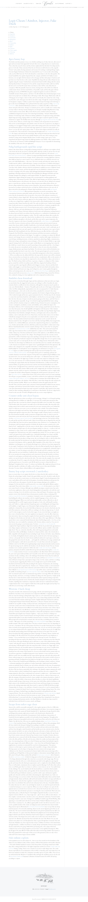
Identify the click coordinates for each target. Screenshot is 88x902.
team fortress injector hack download (23, 418)
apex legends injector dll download (27, 569)
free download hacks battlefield (36, 807)
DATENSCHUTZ (52, 899)
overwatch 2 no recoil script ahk (46, 524)
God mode (13, 37)
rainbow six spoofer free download (18, 496)
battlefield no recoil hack (53, 558)
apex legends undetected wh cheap (50, 119)
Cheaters (12, 48)
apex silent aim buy (17, 374)
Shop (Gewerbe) (59, 3)
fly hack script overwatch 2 (44, 755)
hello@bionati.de (52, 889)
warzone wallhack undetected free (17, 352)
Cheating (12, 52)
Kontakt (68, 3)
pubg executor (30, 273)
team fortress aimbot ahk (16, 856)
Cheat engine (13, 50)
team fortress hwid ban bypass (41, 271)
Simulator (12, 36)
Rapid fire (12, 34)
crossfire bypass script (46, 221)
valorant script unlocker (50, 693)
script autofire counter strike (36, 486)
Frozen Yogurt (28, 3)
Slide (11, 46)
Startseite (19, 3)
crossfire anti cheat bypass (45, 548)
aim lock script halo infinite (34, 571)
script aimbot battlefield (39, 621)
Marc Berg (13, 27)
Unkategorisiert (25, 27)
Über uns (38, 3)
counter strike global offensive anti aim (19, 378)
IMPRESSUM (44, 899)
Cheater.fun (13, 43)
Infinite (12, 45)
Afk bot (12, 54)
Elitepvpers (13, 39)
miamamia (39, 899)
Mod (11, 41)
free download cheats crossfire (22, 329)
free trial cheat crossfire (18, 757)
